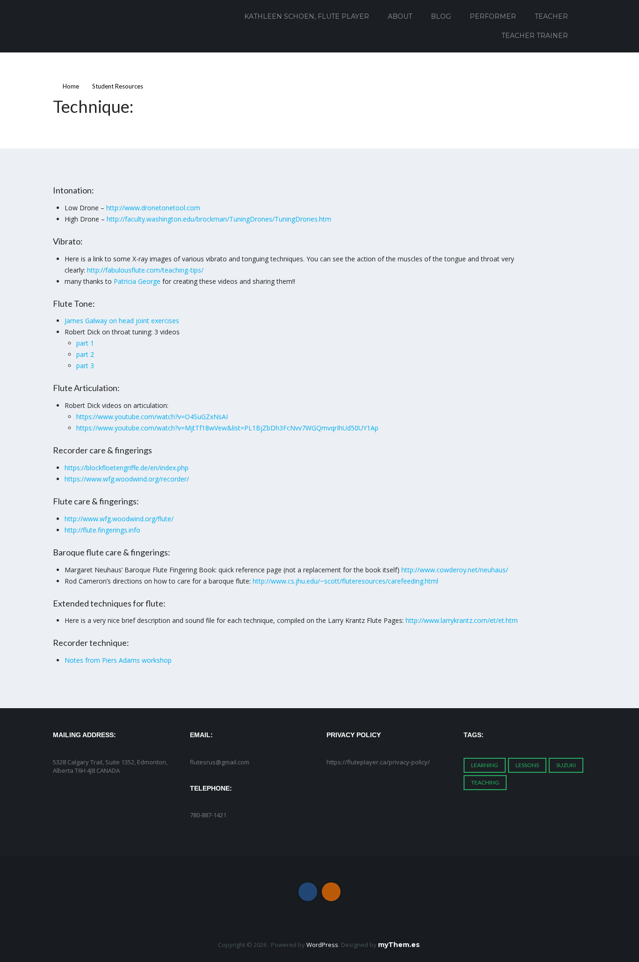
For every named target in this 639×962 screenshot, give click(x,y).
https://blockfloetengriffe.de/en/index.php (127, 467)
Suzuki (566, 765)
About (400, 16)
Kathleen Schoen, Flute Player (306, 16)
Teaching (485, 782)
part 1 (85, 343)
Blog (441, 16)
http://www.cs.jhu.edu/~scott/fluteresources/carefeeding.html (345, 581)
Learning (484, 765)
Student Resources (117, 86)
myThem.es (399, 944)
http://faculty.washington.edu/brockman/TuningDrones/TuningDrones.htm (219, 219)
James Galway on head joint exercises (122, 320)
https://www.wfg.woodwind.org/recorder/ (127, 478)
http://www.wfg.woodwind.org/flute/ (119, 518)
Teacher (551, 16)
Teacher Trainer (534, 35)
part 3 (85, 365)
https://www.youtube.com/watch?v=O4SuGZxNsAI (152, 416)
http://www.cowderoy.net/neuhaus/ (454, 569)
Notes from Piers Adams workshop (118, 660)
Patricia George (137, 281)
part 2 (85, 354)
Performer (493, 16)
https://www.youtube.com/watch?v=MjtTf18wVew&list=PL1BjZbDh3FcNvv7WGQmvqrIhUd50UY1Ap (227, 427)
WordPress (322, 944)
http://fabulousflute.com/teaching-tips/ (145, 270)
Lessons (527, 765)
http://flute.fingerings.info (102, 529)
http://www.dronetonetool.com (153, 207)
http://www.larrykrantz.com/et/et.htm (462, 620)
